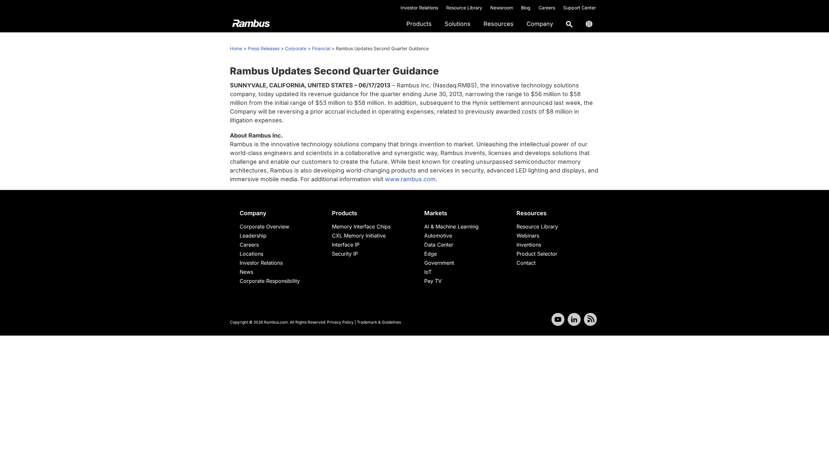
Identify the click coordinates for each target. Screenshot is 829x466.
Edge (430, 253)
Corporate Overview (264, 226)
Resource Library (464, 7)
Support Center (579, 7)
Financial (321, 48)
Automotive (438, 235)
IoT (428, 272)
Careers (547, 7)
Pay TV (433, 281)
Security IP (345, 253)
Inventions (529, 244)
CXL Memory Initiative (359, 235)
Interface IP (345, 244)
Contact (526, 263)
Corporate (295, 48)
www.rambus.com (410, 179)
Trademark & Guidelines (379, 322)
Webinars (528, 235)
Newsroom (501, 7)
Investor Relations (419, 7)
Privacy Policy (340, 322)
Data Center (438, 244)
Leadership (253, 235)
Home (236, 48)
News (246, 272)
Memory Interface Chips (361, 226)
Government (439, 263)
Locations (251, 253)
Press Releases (263, 48)
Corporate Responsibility (270, 281)
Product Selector (537, 253)
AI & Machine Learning (451, 226)
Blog (525, 7)
